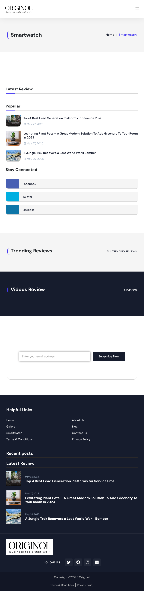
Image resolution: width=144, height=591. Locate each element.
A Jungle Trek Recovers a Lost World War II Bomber (59, 153)
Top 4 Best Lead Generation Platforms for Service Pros (62, 118)
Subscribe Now (108, 356)
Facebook (29, 184)
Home (110, 35)
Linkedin (28, 210)
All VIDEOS (130, 290)
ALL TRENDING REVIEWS (122, 251)
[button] (137, 9)
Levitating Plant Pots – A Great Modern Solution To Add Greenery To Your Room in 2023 (80, 135)
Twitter (27, 197)
